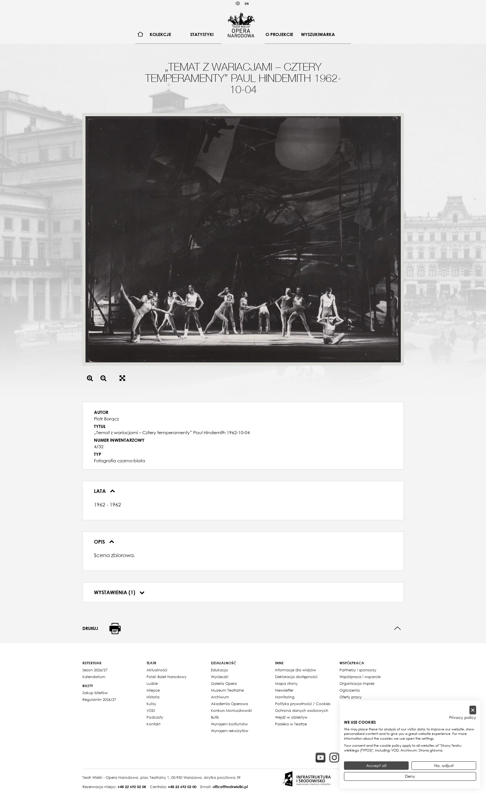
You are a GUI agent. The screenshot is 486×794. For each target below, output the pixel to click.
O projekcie (279, 34)
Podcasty (155, 717)
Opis (100, 542)
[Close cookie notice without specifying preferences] (472, 710)
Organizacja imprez (357, 683)
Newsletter (284, 690)
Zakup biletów (95, 692)
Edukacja (219, 670)
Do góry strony (397, 628)
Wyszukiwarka (318, 34)
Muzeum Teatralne (227, 690)
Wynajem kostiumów (229, 724)
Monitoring (284, 697)
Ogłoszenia (349, 690)
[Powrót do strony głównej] (241, 24)
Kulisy (151, 703)
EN (247, 3)
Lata (100, 491)
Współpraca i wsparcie (360, 676)
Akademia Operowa (229, 703)
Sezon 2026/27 (94, 670)
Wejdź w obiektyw (291, 717)
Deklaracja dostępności (296, 676)
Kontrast (238, 3)
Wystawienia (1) (115, 592)
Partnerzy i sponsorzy (357, 670)
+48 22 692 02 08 (132, 786)
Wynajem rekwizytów (229, 730)
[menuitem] (140, 34)
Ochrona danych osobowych (301, 710)
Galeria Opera (224, 683)
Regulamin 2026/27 (99, 699)
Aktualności (157, 670)
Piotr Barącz (106, 418)
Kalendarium (93, 676)
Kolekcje (160, 34)
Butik (215, 717)
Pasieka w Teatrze (291, 724)
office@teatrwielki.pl (230, 786)
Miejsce (153, 690)
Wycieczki (219, 676)
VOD (151, 710)
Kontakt (153, 724)
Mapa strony (286, 683)
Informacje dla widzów (295, 670)
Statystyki (201, 34)
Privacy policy (462, 717)
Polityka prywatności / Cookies (302, 703)
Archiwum (220, 697)
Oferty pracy (350, 697)
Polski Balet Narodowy (166, 676)
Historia (153, 697)
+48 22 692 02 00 (182, 786)
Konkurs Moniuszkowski (231, 710)
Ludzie (152, 683)
